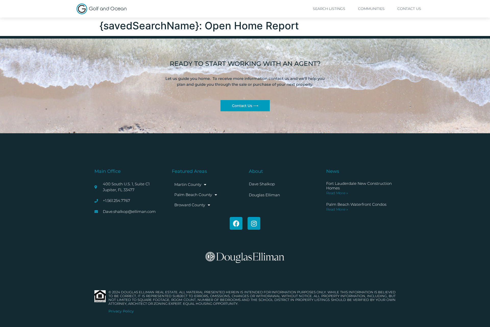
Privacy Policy (121, 311)
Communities (371, 8)
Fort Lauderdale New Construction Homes (359, 185)
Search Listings (329, 8)
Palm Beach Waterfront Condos (356, 204)
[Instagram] (254, 223)
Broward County (189, 204)
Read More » (337, 193)
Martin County (187, 184)
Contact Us (409, 8)
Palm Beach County (193, 194)
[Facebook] (236, 223)
